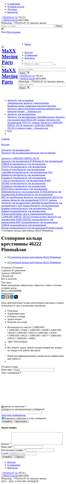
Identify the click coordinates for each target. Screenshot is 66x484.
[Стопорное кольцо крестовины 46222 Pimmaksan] (34, 257)
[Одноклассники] (7, 297)
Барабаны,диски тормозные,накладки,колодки (31, 106)
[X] (16, 297)
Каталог (11, 462)
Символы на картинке (13, 406)
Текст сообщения (11, 372)
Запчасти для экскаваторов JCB (17, 161)
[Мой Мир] (12, 297)
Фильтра (18, 197)
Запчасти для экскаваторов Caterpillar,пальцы (31, 117)
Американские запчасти (20, 103)
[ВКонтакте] (3, 297)
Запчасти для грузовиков (20, 100)
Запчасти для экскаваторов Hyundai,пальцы (40, 227)
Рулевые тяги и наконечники (28, 214)
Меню (28, 44)
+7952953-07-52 (9, 17)
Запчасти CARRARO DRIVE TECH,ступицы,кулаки (30, 126)
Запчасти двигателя (17, 108)
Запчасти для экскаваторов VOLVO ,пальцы (33, 121)
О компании (13, 465)
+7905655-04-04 (9, 20)
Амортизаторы (41, 103)
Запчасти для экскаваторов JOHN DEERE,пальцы (31, 218)
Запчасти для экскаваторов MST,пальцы (27, 221)
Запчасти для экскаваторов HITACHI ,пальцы (36, 118)
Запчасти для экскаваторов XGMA (29, 191)
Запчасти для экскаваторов (21, 114)
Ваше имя (7, 369)
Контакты (12, 467)
